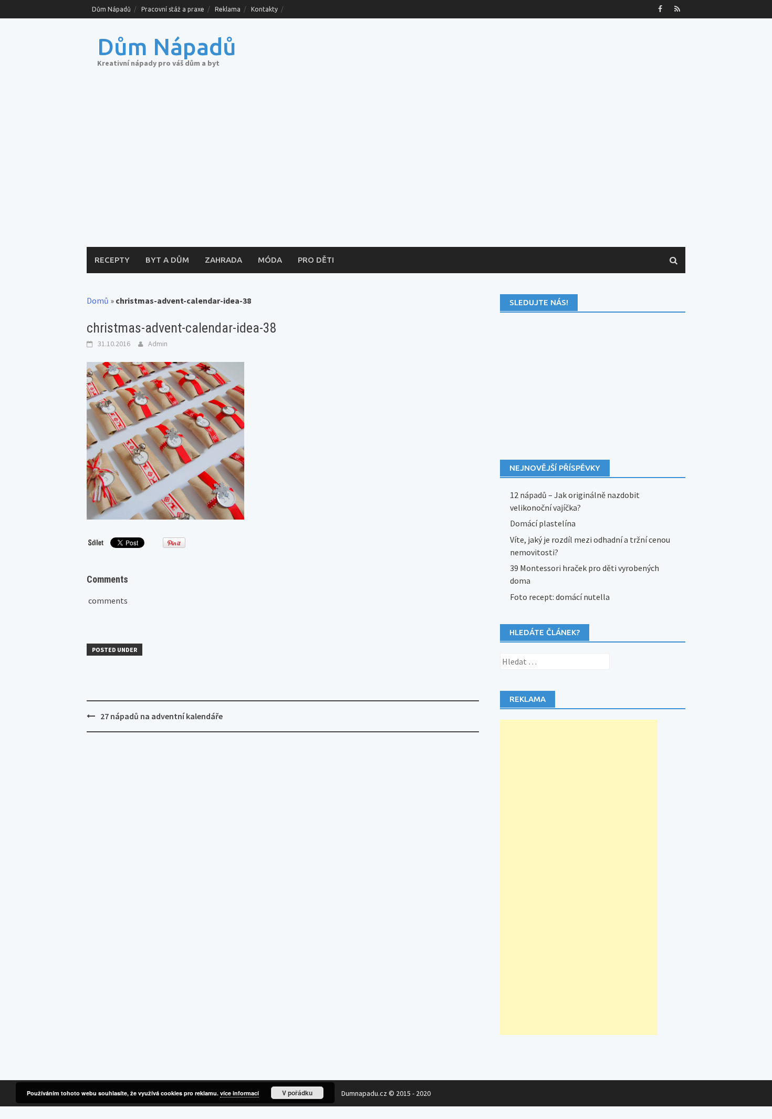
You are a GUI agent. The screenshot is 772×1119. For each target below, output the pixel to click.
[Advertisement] (386, 168)
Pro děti (316, 259)
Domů (98, 300)
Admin (158, 343)
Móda (270, 259)
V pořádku (297, 1092)
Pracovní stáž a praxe (172, 9)
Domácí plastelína (543, 523)
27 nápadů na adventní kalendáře (161, 716)
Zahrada (223, 259)
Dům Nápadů (111, 9)
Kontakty (264, 9)
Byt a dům (167, 259)
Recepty (112, 259)
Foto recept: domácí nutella (560, 597)
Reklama (228, 9)
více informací (239, 1093)
